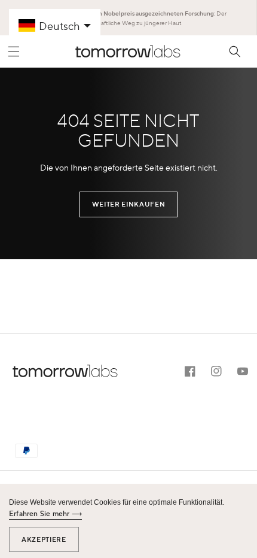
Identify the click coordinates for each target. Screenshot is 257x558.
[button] (14, 51)
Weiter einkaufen (128, 203)
